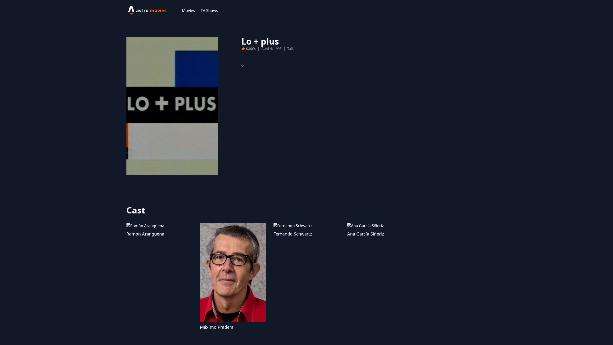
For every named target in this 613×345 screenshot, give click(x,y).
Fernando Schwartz (292, 234)
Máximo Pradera (216, 327)
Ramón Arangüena (145, 234)
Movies (188, 10)
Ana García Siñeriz (365, 234)
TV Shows (209, 10)
